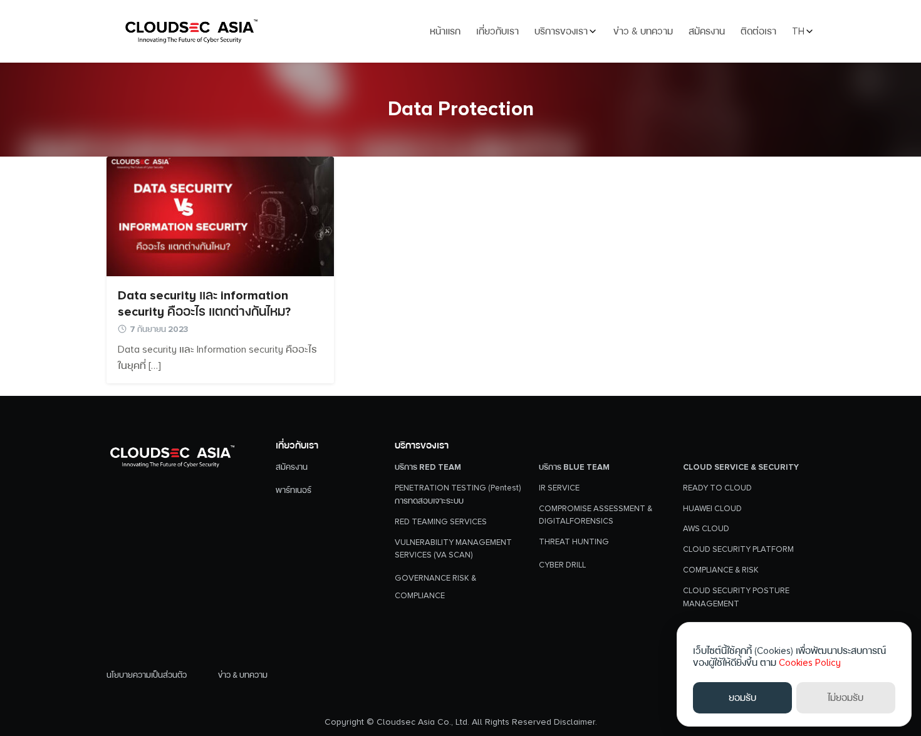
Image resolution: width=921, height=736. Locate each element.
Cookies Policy (810, 662)
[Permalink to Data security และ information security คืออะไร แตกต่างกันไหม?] (220, 215)
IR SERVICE (559, 488)
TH (798, 31)
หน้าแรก (445, 31)
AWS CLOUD (706, 529)
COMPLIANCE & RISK (721, 570)
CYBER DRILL (562, 565)
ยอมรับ (742, 697)
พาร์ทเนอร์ (293, 490)
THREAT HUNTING (574, 542)
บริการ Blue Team (574, 467)
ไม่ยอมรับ (845, 697)
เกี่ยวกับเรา (497, 31)
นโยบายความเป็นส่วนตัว (147, 675)
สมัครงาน (707, 31)
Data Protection (461, 109)
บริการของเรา (561, 31)
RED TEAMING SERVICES (441, 522)
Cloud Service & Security (741, 467)
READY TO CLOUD (717, 488)
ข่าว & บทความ (643, 31)
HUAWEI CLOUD (712, 509)
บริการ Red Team (428, 467)
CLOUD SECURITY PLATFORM (738, 549)
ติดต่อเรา (758, 31)
